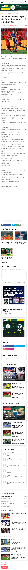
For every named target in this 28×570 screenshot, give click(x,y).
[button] (2, 2)
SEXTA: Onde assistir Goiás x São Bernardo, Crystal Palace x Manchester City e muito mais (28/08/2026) (18, 386)
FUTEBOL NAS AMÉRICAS (14, 504)
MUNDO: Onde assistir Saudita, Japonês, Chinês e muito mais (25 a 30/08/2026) (7, 243)
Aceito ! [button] (4, 567)
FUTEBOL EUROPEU (14, 498)
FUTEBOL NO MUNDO (13, 14)
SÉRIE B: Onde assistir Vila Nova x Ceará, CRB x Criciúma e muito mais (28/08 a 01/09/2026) (18, 530)
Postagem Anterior (6, 282)
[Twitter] (13, 225)
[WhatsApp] (16, 225)
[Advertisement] (14, 204)
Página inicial (4, 14)
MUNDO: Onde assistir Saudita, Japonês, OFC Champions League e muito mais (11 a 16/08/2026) (6, 260)
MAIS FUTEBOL (18, 221)
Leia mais (3, 564)
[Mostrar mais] (22, 225)
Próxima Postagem (21, 282)
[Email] (19, 225)
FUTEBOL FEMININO (14, 501)
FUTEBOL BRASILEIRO (14, 496)
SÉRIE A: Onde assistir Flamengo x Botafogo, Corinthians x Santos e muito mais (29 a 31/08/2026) (18, 515)
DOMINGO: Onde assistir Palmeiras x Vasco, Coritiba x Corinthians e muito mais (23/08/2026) (18, 441)
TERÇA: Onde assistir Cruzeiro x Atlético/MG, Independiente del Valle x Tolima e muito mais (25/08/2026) (18, 425)
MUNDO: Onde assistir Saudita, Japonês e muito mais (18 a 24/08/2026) (20, 242)
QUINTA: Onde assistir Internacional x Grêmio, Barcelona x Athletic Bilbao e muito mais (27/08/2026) (17, 395)
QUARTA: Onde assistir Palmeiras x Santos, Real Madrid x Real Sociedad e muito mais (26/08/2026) (18, 541)
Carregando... (6, 358)
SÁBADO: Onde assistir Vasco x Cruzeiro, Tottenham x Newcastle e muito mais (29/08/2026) (18, 522)
